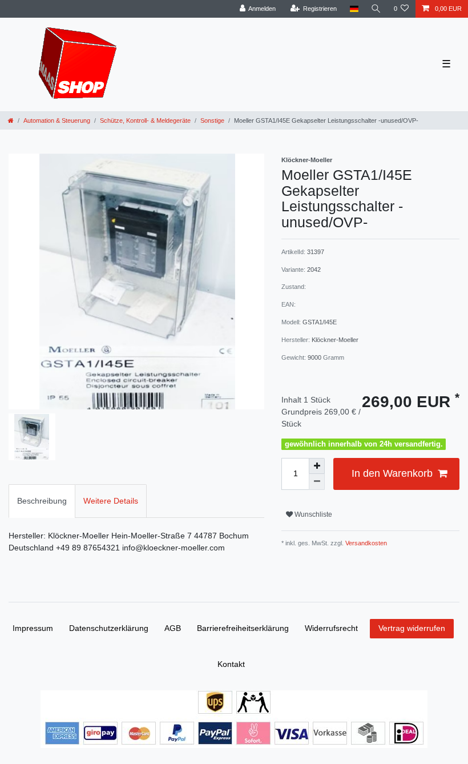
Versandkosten (365, 543)
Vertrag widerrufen (411, 628)
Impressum (33, 628)
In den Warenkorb (392, 473)
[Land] (353, 9)
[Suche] (376, 9)
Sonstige (212, 120)
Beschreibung (42, 500)
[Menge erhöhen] (317, 466)
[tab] (42, 501)
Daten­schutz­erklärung (108, 628)
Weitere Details (110, 500)
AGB (172, 628)
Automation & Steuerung (56, 120)
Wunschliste (312, 514)
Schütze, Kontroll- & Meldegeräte (145, 120)
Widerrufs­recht (331, 628)
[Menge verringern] (317, 482)
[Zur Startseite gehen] (11, 120)
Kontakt (231, 664)
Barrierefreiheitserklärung (243, 628)
